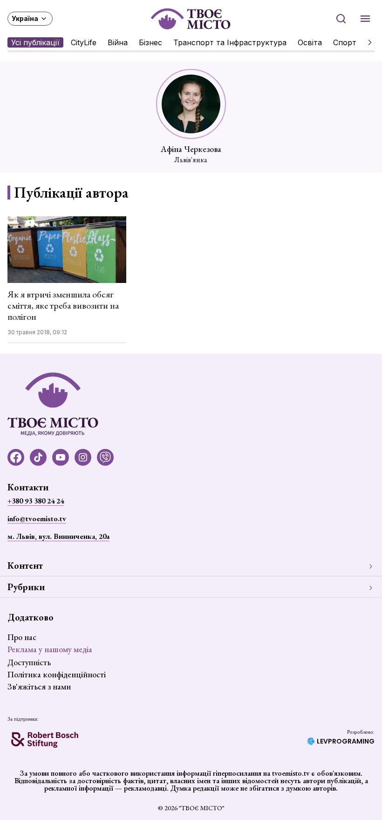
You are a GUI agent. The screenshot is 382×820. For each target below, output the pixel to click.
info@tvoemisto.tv (36, 519)
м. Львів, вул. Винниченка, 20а (58, 536)
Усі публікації (35, 42)
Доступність (29, 662)
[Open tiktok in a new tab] (38, 457)
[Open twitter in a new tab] (105, 457)
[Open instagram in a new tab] (83, 457)
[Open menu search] (341, 18)
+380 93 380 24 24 (35, 501)
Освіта (310, 42)
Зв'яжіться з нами (39, 686)
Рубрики (26, 587)
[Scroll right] (366, 42)
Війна (118, 42)
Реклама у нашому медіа (49, 649)
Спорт (344, 42)
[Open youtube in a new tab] (60, 457)
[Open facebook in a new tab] (15, 457)
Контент (25, 565)
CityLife (83, 42)
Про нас (21, 637)
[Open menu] (365, 18)
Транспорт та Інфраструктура (229, 42)
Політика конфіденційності (56, 674)
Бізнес (150, 42)
